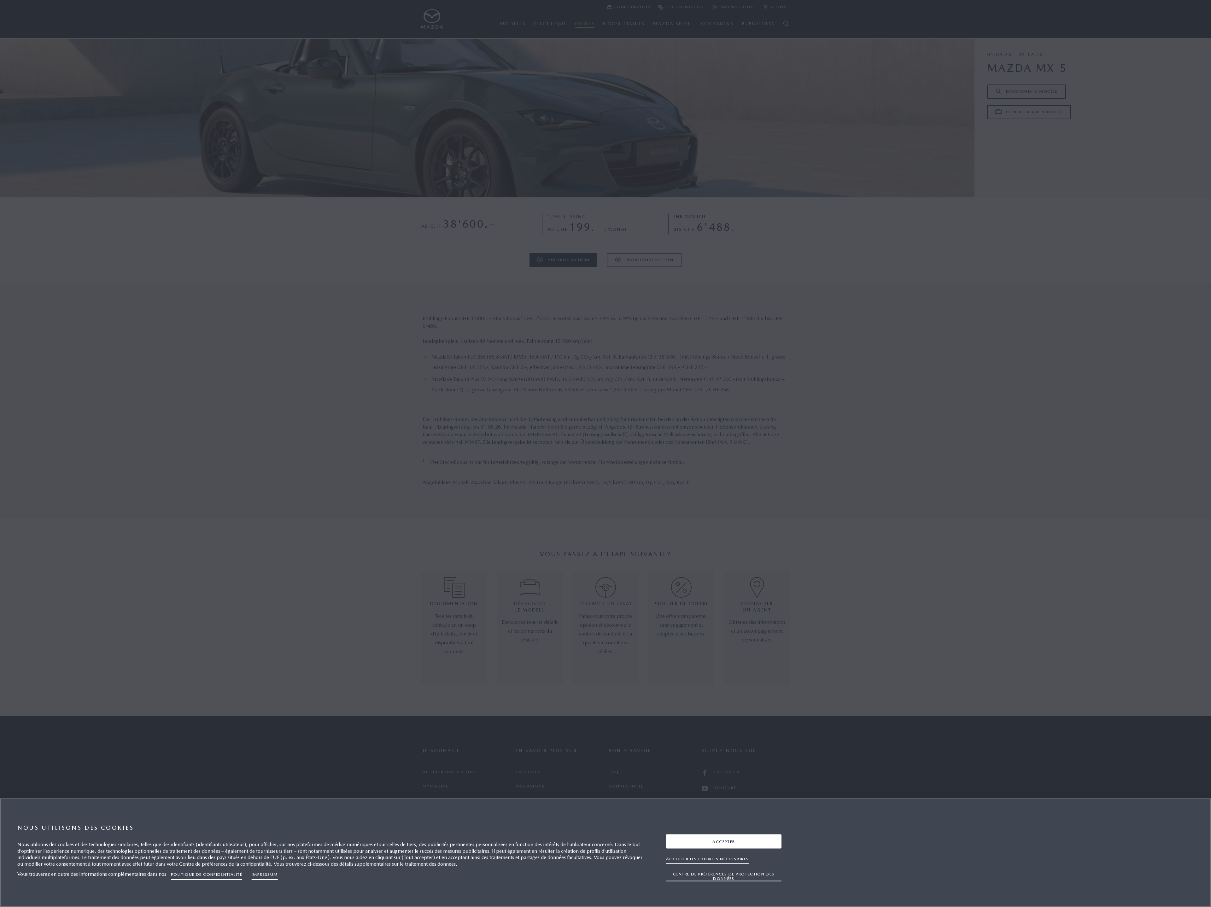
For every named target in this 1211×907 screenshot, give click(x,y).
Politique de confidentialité (206, 874)
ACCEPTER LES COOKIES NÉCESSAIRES (707, 858)
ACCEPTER (723, 841)
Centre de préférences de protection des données (723, 876)
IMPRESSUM (265, 874)
